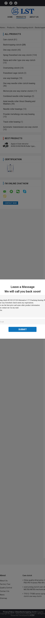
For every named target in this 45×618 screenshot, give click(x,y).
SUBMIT (22, 329)
